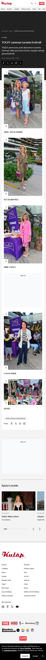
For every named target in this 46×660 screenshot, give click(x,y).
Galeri (11, 31)
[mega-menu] (35, 3)
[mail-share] (16, 63)
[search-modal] (32, 3)
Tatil (39, 9)
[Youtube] (17, 607)
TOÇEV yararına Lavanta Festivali (24, 31)
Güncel (3, 9)
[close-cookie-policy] (42, 656)
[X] (12, 607)
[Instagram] (3, 607)
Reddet (35, 656)
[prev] (33, 529)
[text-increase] (20, 63)
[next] (39, 529)
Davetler (9, 9)
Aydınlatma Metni (10, 650)
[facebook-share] (3, 63)
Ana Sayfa (5, 31)
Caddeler (16, 9)
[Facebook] (7, 607)
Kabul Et (25, 656)
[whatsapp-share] (12, 63)
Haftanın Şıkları (25, 9)
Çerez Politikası (25, 648)
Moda (34, 9)
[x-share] (7, 63)
